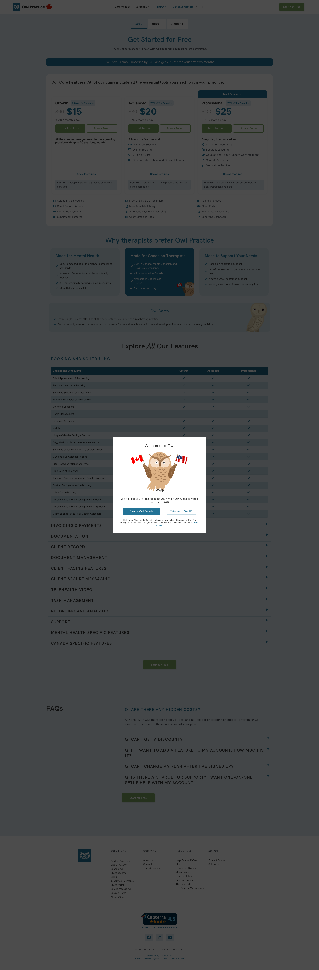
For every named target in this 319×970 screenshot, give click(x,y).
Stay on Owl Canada (141, 511)
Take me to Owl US (181, 511)
